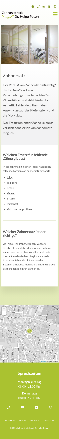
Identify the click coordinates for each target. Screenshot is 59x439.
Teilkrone (12, 182)
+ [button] (4, 309)
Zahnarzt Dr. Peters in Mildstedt (20, 14)
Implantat (12, 203)
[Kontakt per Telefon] (8, 407)
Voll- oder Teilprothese (19, 209)
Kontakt (22, 420)
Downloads (10, 420)
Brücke (11, 198)
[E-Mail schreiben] (44, 6)
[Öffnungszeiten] (33, 6)
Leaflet (43, 361)
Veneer (11, 193)
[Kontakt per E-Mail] (22, 407)
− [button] (4, 313)
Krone (10, 187)
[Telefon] (38, 6)
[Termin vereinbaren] (49, 6)
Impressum (34, 420)
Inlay (9, 177)
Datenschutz (48, 420)
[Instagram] (55, 6)
